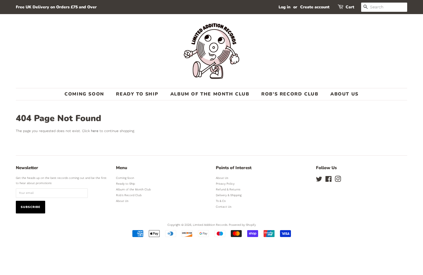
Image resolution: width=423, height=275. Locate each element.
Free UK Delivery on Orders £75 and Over (56, 7)
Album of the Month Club (209, 94)
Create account (314, 7)
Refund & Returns (228, 189)
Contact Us (223, 206)
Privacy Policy (225, 183)
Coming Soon (84, 94)
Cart (350, 7)
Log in (284, 7)
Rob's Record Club (289, 94)
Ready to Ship (137, 94)
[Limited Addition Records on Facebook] (328, 180)
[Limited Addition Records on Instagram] (338, 180)
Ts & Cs (221, 201)
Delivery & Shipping (228, 195)
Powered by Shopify (242, 224)
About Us (344, 94)
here (94, 131)
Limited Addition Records (210, 224)
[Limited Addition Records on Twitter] (319, 180)
